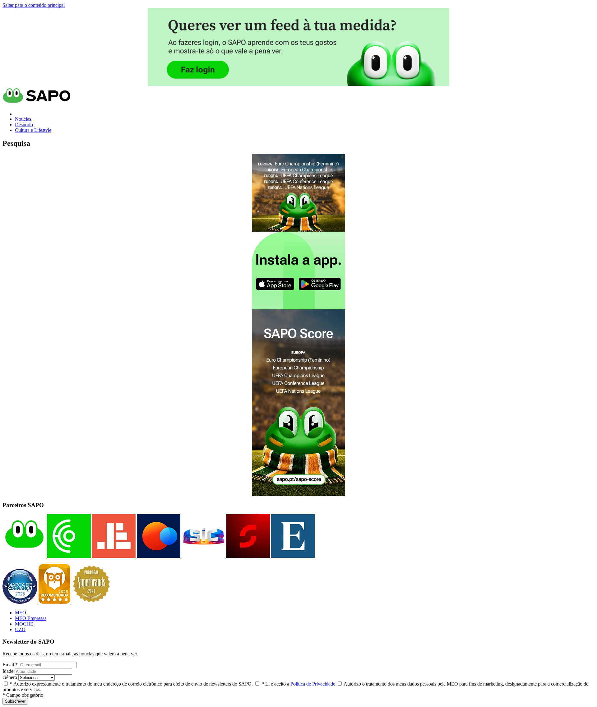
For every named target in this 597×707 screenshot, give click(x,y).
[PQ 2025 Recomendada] (55, 602)
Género (9, 677)
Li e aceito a (298, 683)
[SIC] (202, 556)
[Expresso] (292, 556)
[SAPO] (24, 556)
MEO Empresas (30, 618)
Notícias (23, 119)
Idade (7, 671)
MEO (20, 612)
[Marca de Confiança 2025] (20, 602)
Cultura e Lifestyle (33, 130)
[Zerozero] (158, 556)
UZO (20, 629)
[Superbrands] (91, 602)
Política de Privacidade (313, 683)
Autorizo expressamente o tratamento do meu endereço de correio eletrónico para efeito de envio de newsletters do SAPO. (131, 683)
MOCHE (24, 623)
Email (10, 664)
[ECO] (68, 556)
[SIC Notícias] (247, 556)
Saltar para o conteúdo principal (33, 5)
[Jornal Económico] (113, 556)
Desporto (24, 124)
